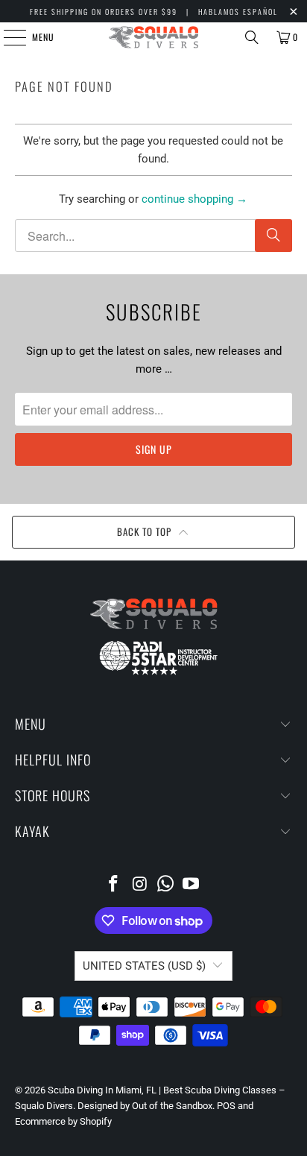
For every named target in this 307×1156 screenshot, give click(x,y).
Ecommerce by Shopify (63, 1121)
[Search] (252, 37)
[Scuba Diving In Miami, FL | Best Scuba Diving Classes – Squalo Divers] (153, 37)
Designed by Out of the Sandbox (144, 1105)
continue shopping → (194, 199)
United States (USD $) (144, 966)
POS (226, 1105)
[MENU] (6, 37)
